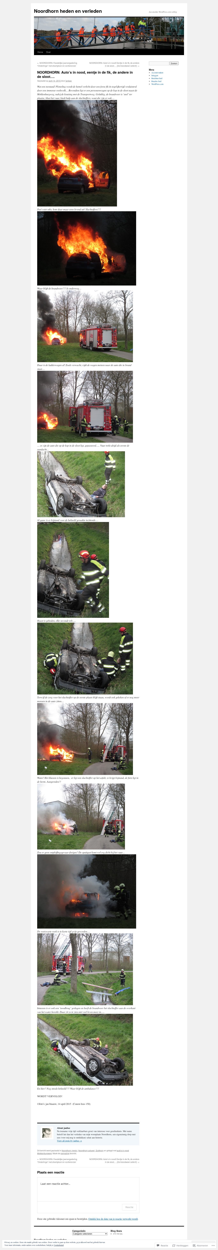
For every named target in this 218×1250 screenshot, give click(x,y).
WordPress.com (157, 84)
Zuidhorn (99, 1150)
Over (48, 51)
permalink (65, 1153)
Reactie (129, 1207)
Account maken (157, 72)
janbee (69, 80)
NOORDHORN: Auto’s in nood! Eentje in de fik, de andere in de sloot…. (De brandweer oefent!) (114, 64)
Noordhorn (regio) (69, 1150)
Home (40, 51)
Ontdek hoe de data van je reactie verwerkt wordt (113, 1218)
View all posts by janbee (69, 1140)
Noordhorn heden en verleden (68, 10)
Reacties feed (156, 81)
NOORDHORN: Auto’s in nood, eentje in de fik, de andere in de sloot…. (85, 74)
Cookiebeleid (59, 1245)
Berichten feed (156, 78)
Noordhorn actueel (86, 1150)
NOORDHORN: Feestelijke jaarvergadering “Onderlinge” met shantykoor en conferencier (57, 64)
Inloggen (154, 75)
